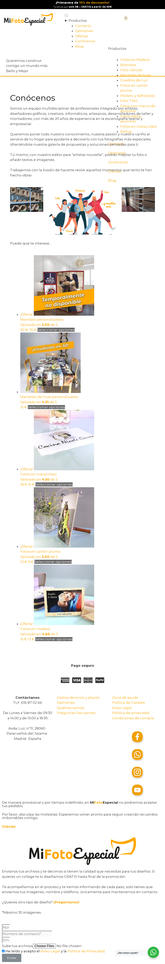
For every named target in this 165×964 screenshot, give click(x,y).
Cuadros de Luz (133, 80)
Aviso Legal (122, 708)
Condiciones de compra (133, 718)
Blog (79, 46)
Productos (78, 21)
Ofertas (81, 36)
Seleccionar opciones (56, 330)
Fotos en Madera (135, 60)
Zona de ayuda (125, 698)
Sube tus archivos (17, 946)
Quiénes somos (70, 708)
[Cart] (126, 21)
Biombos (128, 65)
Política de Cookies (128, 703)
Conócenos (85, 41)
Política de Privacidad (86, 951)
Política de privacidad (130, 713)
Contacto (83, 26)
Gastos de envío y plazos (78, 698)
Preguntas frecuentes (76, 713)
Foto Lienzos (131, 70)
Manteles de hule (135, 75)
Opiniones (84, 31)
